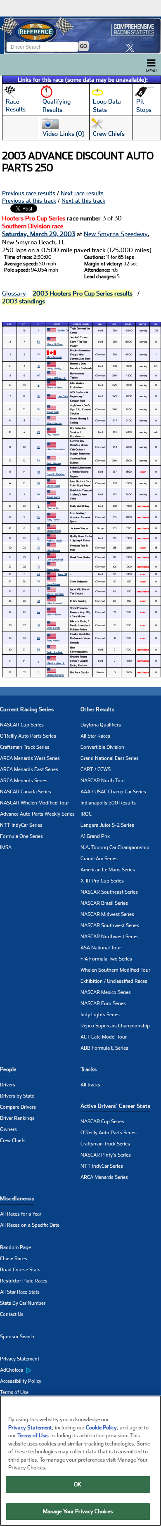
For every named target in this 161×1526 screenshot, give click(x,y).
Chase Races (13, 1258)
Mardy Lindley (54, 368)
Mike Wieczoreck (56, 449)
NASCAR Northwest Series (109, 936)
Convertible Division (102, 747)
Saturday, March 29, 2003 (38, 234)
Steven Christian (55, 593)
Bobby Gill (63, 330)
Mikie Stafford (54, 603)
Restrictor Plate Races (23, 1281)
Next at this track (83, 200)
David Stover (53, 583)
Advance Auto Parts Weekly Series (37, 814)
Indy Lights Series (100, 1014)
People (8, 1069)
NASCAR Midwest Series (107, 914)
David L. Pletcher (56, 474)
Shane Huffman (55, 344)
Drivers (7, 1085)
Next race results (82, 193)
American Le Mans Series (107, 870)
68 (38, 649)
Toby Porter (53, 519)
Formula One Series (21, 836)
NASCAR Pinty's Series (105, 1155)
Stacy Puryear (54, 422)
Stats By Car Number (22, 1303)
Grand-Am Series (99, 858)
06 (38, 396)
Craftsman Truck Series (25, 747)
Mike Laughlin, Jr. (56, 663)
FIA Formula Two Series (106, 959)
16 (38, 517)
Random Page (15, 1247)
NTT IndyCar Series (21, 825)
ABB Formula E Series (104, 1048)
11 (38, 420)
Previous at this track (29, 200)
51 (39, 471)
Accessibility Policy (20, 1381)
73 (38, 566)
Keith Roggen (54, 462)
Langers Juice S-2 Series (107, 825)
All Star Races (95, 736)
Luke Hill (62, 574)
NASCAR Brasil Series (104, 903)
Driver (57, 324)
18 (38, 409)
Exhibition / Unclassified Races (113, 981)
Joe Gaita (63, 396)
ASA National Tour (100, 948)
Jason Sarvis (53, 496)
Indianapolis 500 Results (108, 803)
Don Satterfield (55, 559)
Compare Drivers (18, 1107)
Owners (8, 1129)
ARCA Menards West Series (30, 758)
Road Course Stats (20, 1270)
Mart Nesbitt (53, 485)
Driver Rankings (17, 1118)
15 (39, 365)
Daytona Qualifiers (100, 725)
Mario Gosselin (54, 356)
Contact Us (12, 1314)
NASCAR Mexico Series (105, 992)
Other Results (97, 709)
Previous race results (28, 193)
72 (38, 600)
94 (38, 460)
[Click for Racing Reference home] (80, 35)
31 (39, 625)
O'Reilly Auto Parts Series (28, 736)
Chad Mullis (53, 508)
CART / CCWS (95, 769)
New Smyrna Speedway (116, 234)
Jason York (53, 411)
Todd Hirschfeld (55, 652)
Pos (9, 324)
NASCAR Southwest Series (109, 925)
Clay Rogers (53, 434)
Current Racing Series (27, 709)
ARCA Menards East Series (29, 769)
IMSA (6, 847)
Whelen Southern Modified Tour (115, 970)
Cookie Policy (101, 1427)
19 (38, 446)
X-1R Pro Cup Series (102, 881)
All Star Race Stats (20, 1292)
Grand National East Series (109, 758)
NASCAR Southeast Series (109, 892)
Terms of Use (14, 1392)
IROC (86, 814)
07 (38, 637)
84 (38, 341)
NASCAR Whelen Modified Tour (34, 803)
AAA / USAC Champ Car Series (113, 792)
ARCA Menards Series (23, 780)
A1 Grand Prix (95, 836)
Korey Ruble (53, 569)
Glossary (14, 293)
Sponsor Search (17, 1336)
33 (38, 547)
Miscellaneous (17, 1198)
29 (38, 432)
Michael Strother (55, 674)
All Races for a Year (20, 1214)
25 (38, 581)
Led (155, 324)
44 (38, 494)
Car (100, 324)
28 (38, 528)
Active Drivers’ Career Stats (115, 1106)
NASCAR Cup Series (22, 725)
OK (77, 1484)
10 (38, 354)
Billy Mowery (53, 550)
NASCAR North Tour (102, 780)
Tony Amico (53, 640)
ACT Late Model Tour (103, 1037)
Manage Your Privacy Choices (78, 1511)
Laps (114, 324)
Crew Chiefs (13, 1140)
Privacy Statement (19, 1359)
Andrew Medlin (54, 540)
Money (128, 324)
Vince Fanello (53, 627)
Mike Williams (54, 614)
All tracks (90, 1085)
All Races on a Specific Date (29, 1225)
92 (38, 483)
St (23, 324)
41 (38, 574)
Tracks (88, 1069)
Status (142, 324)
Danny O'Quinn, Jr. (56, 377)
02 (38, 375)
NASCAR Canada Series (25, 792)
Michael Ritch (54, 530)
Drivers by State (17, 1096)
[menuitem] (40, 1370)
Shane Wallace (54, 387)
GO (83, 46)
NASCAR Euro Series (103, 1003)
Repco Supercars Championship (115, 1026)
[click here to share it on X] (132, 47)
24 (38, 611)
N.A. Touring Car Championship (114, 847)
